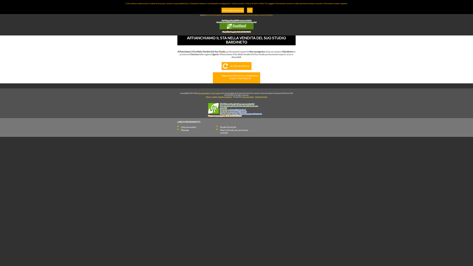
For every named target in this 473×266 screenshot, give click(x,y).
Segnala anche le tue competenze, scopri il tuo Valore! (240, 77)
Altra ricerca (239, 66)
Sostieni (239, 26)
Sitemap (185, 130)
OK (250, 10)
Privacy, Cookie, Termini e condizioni (219, 97)
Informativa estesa (232, 10)
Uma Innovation (203, 93)
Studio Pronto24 (261, 97)
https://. (238, 110)
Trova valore (215, 93)
